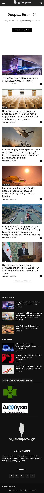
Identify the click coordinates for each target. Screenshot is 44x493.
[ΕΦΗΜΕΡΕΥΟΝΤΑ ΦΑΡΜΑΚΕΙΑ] (10, 392)
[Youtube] (32, 476)
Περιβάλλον (6, 146)
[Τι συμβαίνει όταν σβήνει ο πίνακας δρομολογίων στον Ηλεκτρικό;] (22, 65)
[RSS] (22, 476)
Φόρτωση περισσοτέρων (21, 281)
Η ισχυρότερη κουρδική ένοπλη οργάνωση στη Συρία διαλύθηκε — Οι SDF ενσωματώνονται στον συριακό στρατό (20, 269)
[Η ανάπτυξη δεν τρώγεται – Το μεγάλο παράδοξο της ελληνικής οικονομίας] (8, 369)
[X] (27, 476)
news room (5, 83)
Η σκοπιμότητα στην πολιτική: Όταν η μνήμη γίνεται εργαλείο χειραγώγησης (29, 357)
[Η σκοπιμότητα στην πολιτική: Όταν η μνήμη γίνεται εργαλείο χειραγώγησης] (8, 358)
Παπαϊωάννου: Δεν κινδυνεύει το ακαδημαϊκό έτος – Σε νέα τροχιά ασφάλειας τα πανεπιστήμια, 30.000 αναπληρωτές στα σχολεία (20, 115)
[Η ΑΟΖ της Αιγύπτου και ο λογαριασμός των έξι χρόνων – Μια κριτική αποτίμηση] (8, 347)
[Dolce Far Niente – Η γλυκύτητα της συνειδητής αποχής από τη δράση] (8, 329)
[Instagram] (17, 476)
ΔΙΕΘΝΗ (5, 261)
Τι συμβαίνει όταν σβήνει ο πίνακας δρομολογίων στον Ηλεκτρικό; (20, 79)
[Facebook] (11, 476)
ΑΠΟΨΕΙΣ (5, 74)
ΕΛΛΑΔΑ (5, 107)
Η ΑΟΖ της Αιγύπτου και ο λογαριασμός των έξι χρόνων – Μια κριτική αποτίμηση (28, 346)
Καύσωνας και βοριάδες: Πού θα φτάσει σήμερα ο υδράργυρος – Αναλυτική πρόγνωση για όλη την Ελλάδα (18, 192)
